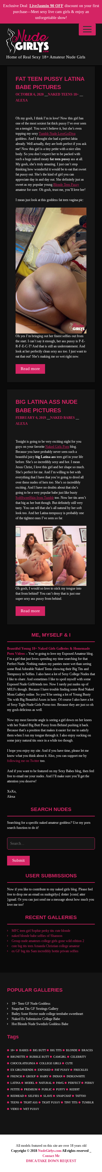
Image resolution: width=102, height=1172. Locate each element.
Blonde (71, 1050)
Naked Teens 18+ (63, 94)
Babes (24, 1050)
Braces (87, 1050)
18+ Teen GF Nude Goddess (31, 1004)
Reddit (74, 1089)
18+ (12, 1050)
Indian (57, 1076)
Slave (47, 1095)
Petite (15, 1089)
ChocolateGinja (22, 1063)
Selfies (33, 1095)
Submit (18, 860)
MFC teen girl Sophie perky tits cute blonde (41, 931)
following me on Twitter (23, 761)
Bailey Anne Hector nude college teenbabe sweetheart (47, 1014)
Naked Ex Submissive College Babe (36, 1019)
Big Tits (56, 1050)
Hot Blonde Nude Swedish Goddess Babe (40, 1024)
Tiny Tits (71, 1102)
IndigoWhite (76, 1076)
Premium (30, 1089)
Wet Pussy (31, 1108)
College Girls (50, 1063)
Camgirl (59, 1056)
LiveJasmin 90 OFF (46, 6)
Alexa (22, 100)
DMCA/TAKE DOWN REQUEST (51, 1161)
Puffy (60, 1089)
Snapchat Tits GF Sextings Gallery (35, 1009)
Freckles (81, 1069)
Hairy (44, 1076)
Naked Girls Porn (57, 447)
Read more (30, 368)
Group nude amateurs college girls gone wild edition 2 (48, 941)
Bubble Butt (39, 1056)
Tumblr (88, 1102)
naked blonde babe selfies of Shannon (37, 936)
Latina (15, 1082)
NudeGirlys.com (49, 1151)
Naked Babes (62, 417)
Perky (89, 1082)
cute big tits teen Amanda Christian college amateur (46, 946)
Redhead (17, 1095)
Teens (14, 1102)
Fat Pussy (62, 1069)
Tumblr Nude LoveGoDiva (57, 134)
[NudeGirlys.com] (27, 41)
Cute (69, 1063)
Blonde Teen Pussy (66, 185)
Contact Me (51, 1156)
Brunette (17, 1056)
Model (30, 1082)
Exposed (44, 1069)
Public (47, 1089)
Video (14, 1108)
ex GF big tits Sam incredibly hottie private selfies (45, 951)
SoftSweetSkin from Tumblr (35, 498)
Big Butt (39, 1050)
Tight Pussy (51, 1102)
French (16, 1076)
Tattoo (80, 1095)
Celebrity (78, 1056)
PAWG (60, 1082)
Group (31, 1076)
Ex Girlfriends (21, 1069)
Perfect (74, 1082)
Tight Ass (31, 1102)
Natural (45, 1082)
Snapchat (63, 1095)
